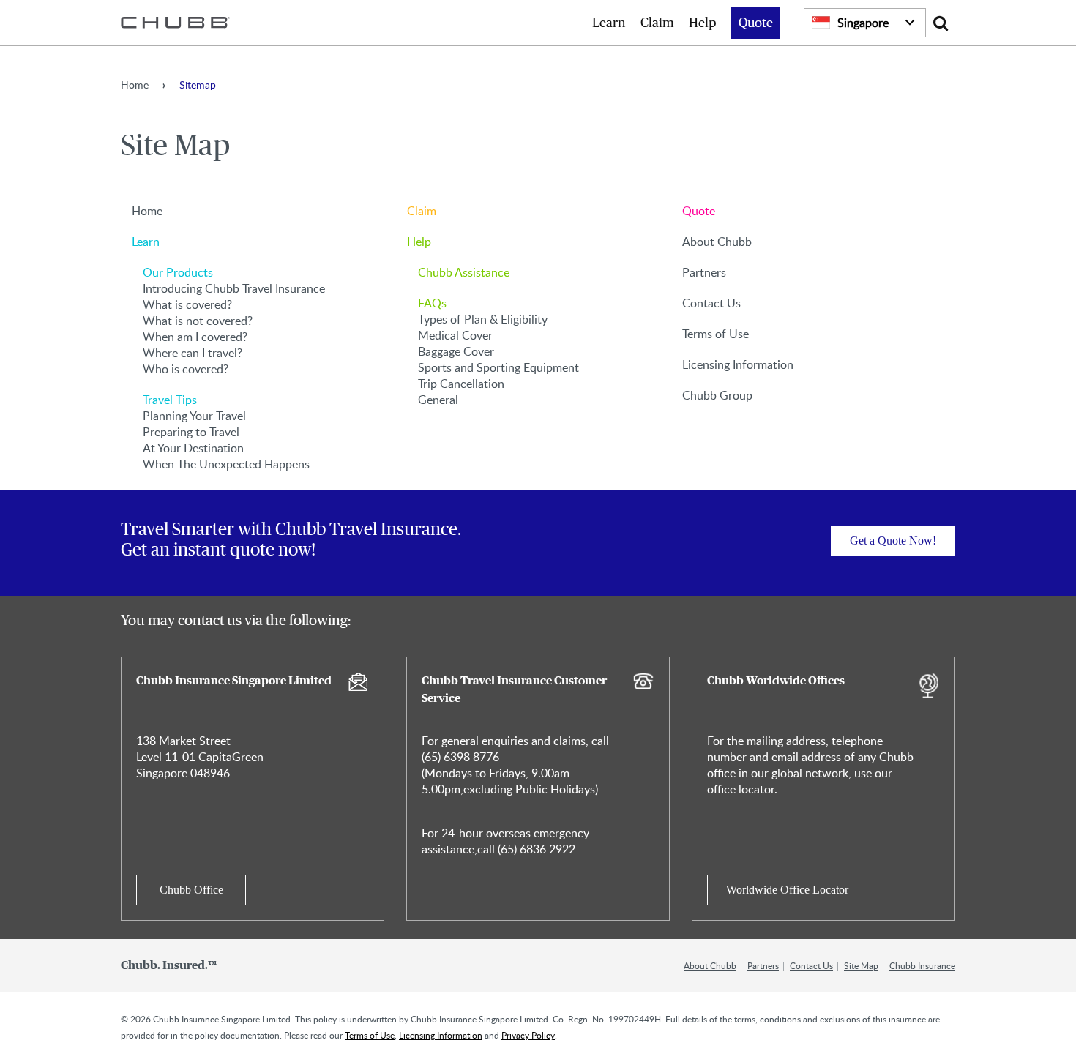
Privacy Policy (528, 1035)
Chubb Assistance (463, 272)
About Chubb (717, 241)
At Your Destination (193, 448)
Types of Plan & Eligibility (483, 319)
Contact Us (711, 303)
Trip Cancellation (461, 383)
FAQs (432, 303)
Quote (756, 23)
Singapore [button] (863, 23)
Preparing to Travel (191, 432)
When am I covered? (195, 337)
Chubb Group (717, 395)
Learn (609, 23)
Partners (704, 272)
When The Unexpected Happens (226, 464)
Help (703, 23)
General (438, 400)
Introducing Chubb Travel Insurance (234, 288)
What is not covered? (198, 321)
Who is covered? (185, 369)
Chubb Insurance (922, 965)
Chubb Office (191, 889)
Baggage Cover (456, 351)
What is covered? (187, 304)
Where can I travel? (192, 353)
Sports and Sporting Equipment (498, 367)
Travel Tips (170, 400)
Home (135, 84)
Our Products (178, 272)
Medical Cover (455, 335)
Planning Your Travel (194, 416)
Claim (657, 23)
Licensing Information (737, 364)
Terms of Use (715, 334)
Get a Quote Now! (893, 540)
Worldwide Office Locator (787, 889)
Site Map (861, 965)
